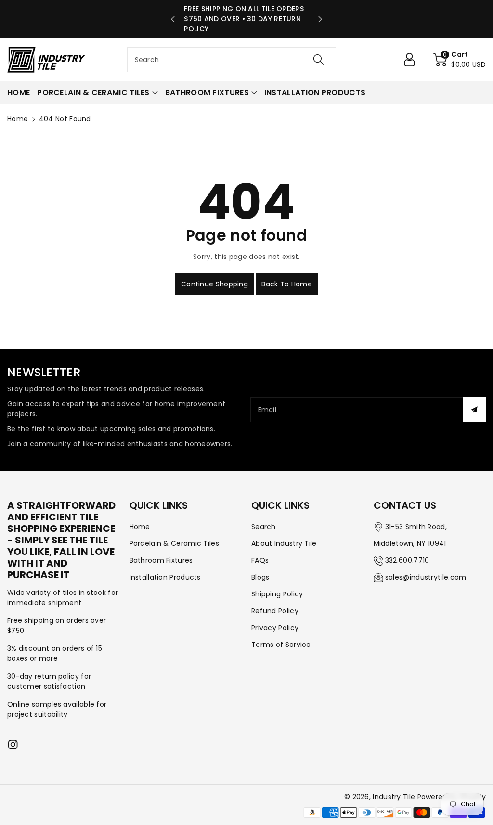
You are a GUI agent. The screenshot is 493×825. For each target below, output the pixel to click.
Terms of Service (281, 644)
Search (263, 526)
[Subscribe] (474, 409)
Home (17, 119)
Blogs (260, 577)
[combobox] (232, 60)
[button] (459, 59)
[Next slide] (320, 19)
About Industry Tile (284, 543)
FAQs (260, 560)
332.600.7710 (407, 560)
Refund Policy (274, 611)
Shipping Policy (277, 594)
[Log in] (413, 59)
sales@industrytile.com (426, 577)
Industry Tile (394, 796)
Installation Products (165, 577)
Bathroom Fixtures (161, 560)
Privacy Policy (274, 627)
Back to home (286, 284)
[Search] (319, 60)
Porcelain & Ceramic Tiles (175, 543)
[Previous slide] (173, 19)
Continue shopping (214, 284)
